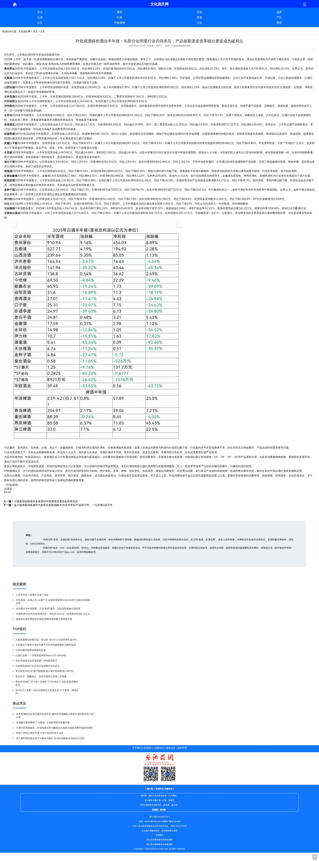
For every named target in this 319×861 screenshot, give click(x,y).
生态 (40, 22)
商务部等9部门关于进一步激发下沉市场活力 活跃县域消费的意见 (46, 683)
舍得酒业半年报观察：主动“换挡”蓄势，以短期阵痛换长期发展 (48, 608)
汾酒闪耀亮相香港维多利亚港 (30, 650)
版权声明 (182, 748)
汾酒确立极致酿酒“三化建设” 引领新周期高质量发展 (43, 722)
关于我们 (137, 748)
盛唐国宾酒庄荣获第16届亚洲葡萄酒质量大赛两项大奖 (44, 619)
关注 (40, 12)
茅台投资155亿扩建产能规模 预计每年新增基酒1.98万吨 (44, 671)
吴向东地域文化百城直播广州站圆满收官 (36, 660)
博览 (279, 22)
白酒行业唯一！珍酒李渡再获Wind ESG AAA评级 (40, 655)
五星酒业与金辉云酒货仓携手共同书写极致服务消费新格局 (45, 644)
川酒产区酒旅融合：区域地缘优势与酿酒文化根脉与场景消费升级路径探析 (54, 727)
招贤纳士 (159, 748)
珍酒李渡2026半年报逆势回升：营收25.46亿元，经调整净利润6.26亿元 (53, 614)
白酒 (40, 17)
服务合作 (170, 748)
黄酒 (199, 17)
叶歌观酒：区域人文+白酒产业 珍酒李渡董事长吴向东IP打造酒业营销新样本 (53, 602)
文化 (199, 22)
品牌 (279, 12)
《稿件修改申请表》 (282, 548)
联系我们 (148, 748)
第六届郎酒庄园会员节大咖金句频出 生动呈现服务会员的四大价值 (50, 738)
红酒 (119, 17)
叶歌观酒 (119, 22)
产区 (279, 17)
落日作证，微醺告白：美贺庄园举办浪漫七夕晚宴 (41, 676)
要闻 (119, 12)
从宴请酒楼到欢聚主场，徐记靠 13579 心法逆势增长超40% (46, 639)
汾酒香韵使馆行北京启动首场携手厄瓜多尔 (37, 666)
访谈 (199, 12)
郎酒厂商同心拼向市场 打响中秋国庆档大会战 (39, 733)
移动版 (163, 809)
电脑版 (155, 809)
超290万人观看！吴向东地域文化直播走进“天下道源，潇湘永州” (46, 692)
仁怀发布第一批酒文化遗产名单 (32, 594)
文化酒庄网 (24, 31)
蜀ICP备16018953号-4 (159, 817)
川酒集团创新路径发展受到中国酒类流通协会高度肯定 (46, 501)
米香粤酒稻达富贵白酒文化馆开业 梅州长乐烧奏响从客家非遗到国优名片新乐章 (55, 716)
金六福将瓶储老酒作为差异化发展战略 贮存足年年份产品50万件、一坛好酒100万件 (63, 505)
